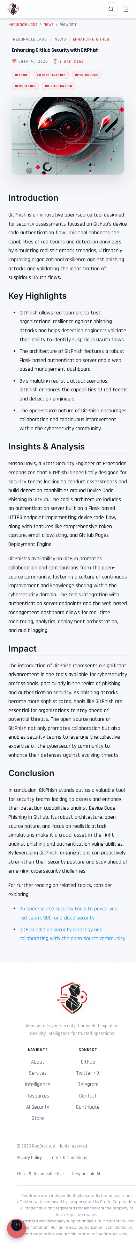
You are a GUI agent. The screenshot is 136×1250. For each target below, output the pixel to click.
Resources (38, 1096)
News (60, 39)
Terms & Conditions (68, 1158)
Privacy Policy (29, 1158)
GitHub (88, 1062)
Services (38, 1073)
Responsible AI (86, 1174)
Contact (88, 1096)
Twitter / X (88, 1073)
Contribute (88, 1107)
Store (38, 1118)
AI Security (37, 1107)
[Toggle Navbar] (125, 9)
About (37, 1062)
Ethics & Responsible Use (40, 1174)
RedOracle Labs (30, 39)
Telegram (88, 1084)
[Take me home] (15, 9)
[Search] (111, 9)
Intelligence (37, 1084)
